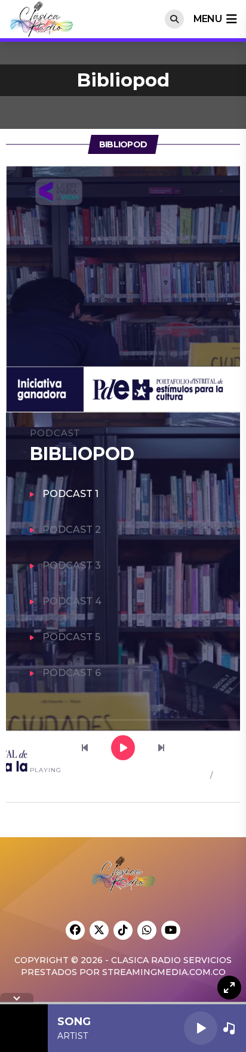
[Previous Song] (86, 748)
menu (207, 18)
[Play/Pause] (200, 1028)
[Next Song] (161, 748)
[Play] (124, 748)
